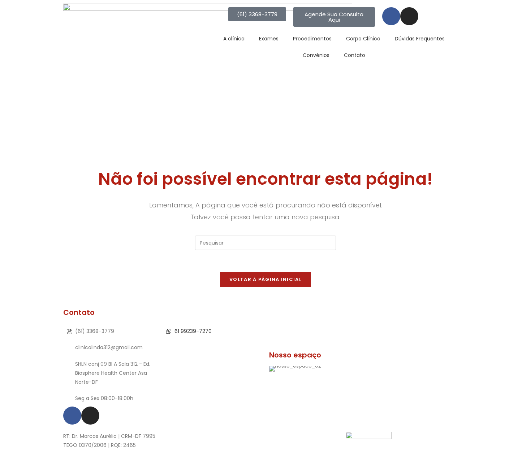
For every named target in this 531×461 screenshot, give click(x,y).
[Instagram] (409, 16)
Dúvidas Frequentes (420, 38)
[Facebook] (391, 16)
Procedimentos (312, 38)
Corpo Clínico (363, 38)
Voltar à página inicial (265, 279)
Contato (354, 55)
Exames (269, 38)
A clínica (234, 38)
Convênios (316, 55)
